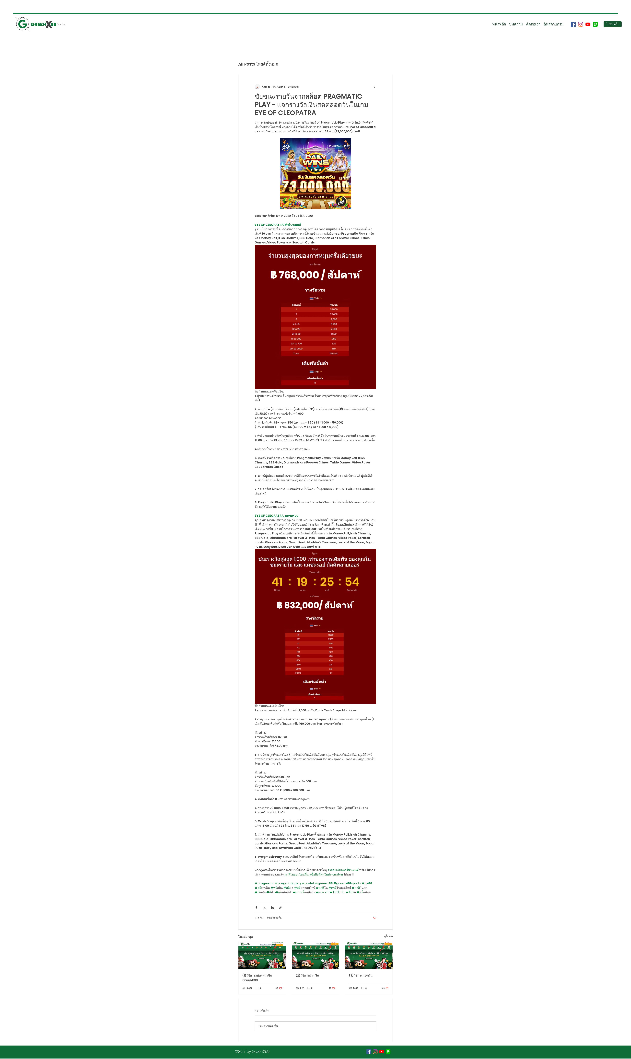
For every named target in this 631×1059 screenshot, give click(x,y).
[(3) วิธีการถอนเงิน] (369, 955)
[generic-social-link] (595, 24)
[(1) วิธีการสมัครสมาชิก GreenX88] (262, 955)
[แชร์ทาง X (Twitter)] (264, 907)
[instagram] (580, 24)
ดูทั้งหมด (388, 936)
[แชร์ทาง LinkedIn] (272, 907)
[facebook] (573, 24)
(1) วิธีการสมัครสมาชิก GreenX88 (257, 977)
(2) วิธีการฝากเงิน (307, 975)
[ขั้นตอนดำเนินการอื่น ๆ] (374, 87)
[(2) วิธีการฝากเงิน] (315, 955)
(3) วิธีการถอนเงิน (361, 975)
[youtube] (587, 24)
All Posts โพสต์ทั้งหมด (258, 64)
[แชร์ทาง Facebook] (256, 907)
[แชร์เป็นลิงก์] (280, 907)
